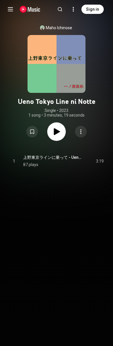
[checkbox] (99, 161)
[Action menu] (81, 131)
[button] (32, 131)
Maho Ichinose (59, 27)
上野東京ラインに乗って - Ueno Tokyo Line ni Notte (53, 157)
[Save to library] (32, 131)
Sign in (92, 9)
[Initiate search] (60, 9)
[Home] (30, 9)
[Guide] (10, 9)
